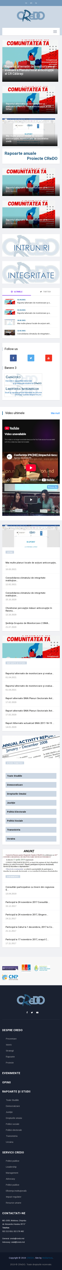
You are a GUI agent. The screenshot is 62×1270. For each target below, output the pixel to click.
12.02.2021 (21, 331)
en (31, 3)
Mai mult (55, 413)
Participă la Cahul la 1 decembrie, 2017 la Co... (30, 927)
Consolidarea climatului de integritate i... (34, 333)
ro (26, 3)
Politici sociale (12, 1124)
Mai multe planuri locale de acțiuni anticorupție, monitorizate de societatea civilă (27, 138)
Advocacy (10, 1179)
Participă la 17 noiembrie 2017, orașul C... (27, 939)
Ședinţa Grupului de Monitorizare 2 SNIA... (28, 623)
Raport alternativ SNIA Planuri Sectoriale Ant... (30, 698)
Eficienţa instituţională (16, 1191)
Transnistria (11, 1136)
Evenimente (13, 876)
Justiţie (9, 1112)
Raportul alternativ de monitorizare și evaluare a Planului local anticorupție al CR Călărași (30, 70)
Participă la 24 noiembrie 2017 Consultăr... (28, 902)
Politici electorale (14, 1130)
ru (36, 3)
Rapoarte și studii (16, 663)
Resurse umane (13, 1203)
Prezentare (11, 1039)
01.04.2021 (21, 300)
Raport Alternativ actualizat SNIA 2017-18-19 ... (30, 723)
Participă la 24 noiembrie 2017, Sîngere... (27, 914)
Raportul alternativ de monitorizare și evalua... (30, 673)
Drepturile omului (14, 1118)
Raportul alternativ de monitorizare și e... (27, 187)
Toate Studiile (12, 1100)
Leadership (11, 1167)
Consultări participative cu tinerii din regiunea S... (30, 888)
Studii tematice (15, 763)
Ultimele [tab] (18, 291)
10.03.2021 (21, 320)
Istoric (9, 1045)
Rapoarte (10, 1056)
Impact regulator (13, 1197)
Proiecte (10, 1062)
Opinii (9, 552)
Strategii (10, 1051)
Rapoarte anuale (20, 153)
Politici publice (12, 1161)
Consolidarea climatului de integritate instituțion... (25, 579)
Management (12, 1173)
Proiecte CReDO (42, 159)
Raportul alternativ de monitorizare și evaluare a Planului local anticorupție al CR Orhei (28, 106)
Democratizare (13, 1106)
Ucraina (9, 1142)
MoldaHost (47, 1258)
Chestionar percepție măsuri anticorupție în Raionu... (29, 609)
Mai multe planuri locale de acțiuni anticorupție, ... (31, 564)
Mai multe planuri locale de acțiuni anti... (34, 323)
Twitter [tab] (47, 291)
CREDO (30, 1258)
